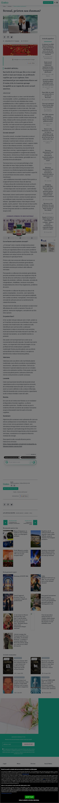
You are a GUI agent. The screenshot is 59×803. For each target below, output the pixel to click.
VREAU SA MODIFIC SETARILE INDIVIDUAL (29, 800)
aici (44, 779)
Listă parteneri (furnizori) (6, 793)
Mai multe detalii (25, 774)
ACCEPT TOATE (29, 797)
